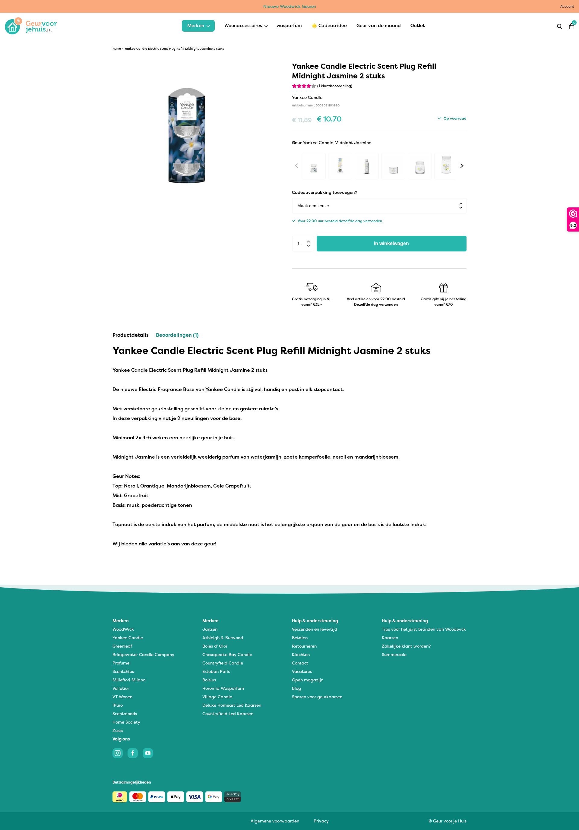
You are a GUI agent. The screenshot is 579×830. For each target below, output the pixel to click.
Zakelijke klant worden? (406, 646)
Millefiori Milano (128, 680)
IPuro (117, 705)
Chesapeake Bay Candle (227, 654)
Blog (296, 688)
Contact (300, 663)
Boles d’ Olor (214, 646)
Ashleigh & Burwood (222, 637)
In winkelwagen (391, 243)
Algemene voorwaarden (275, 821)
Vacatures (302, 671)
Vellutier (120, 688)
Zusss (117, 730)
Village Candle (217, 696)
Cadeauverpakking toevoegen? (324, 192)
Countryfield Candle (222, 663)
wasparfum (289, 25)
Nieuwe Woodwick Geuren (289, 6)
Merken (195, 25)
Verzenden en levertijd (314, 629)
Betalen (300, 637)
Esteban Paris (216, 671)
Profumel (121, 663)
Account (567, 6)
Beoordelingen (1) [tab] (177, 335)
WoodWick (123, 629)
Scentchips (123, 671)
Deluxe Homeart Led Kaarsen (231, 705)
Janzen (209, 629)
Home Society (126, 722)
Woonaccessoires (243, 25)
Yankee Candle (127, 637)
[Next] (462, 165)
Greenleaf (122, 646)
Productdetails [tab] (130, 335)
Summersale (394, 654)
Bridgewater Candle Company (143, 654)
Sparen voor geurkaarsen (317, 696)
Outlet (417, 25)
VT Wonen (122, 696)
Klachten (301, 654)
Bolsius (209, 680)
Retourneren (304, 646)
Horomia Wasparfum (223, 688)
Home (116, 49)
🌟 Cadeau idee (329, 25)
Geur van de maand (378, 25)
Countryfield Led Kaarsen (227, 713)
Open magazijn (307, 680)
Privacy (321, 821)
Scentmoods (124, 713)
